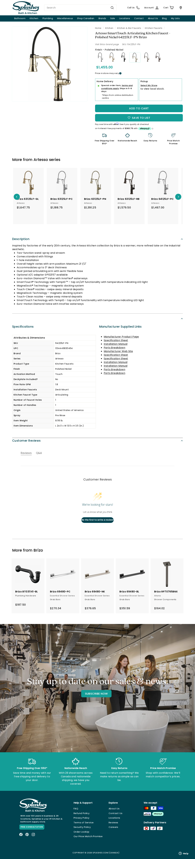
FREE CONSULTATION (32, 826)
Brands (102, 18)
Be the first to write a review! (97, 519)
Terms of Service (84, 822)
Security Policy (82, 827)
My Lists (175, 18)
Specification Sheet (116, 340)
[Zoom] (49, 64)
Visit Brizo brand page (107, 44)
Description (20, 239)
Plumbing (48, 18)
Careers (113, 827)
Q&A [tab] (39, 453)
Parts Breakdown (114, 347)
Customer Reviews (26, 441)
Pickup (144, 81)
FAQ (76, 808)
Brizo (38, 550)
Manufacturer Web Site (118, 351)
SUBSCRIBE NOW (96, 693)
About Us (153, 18)
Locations (124, 18)
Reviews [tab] (26, 453)
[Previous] (17, 197)
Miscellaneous (65, 18)
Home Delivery (105, 81)
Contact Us (115, 813)
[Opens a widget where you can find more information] (183, 853)
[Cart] (180, 8)
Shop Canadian (85, 18)
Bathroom (19, 18)
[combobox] (80, 8)
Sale (112, 18)
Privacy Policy (81, 817)
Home (98, 28)
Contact (139, 18)
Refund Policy (81, 813)
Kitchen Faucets (153, 28)
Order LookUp (81, 831)
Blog (164, 18)
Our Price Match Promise (88, 836)
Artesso (41, 159)
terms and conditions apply (117, 87)
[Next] (178, 197)
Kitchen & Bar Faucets (129, 28)
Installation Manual (116, 344)
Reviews (113, 822)
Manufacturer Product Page (121, 336)
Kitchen (34, 18)
